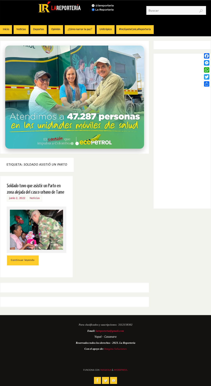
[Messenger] (206, 62)
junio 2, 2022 (17, 198)
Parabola (105, 370)
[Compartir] (206, 83)
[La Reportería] (97, 380)
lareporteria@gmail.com (110, 330)
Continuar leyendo (23, 260)
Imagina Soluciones (115, 348)
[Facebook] (206, 55)
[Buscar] (201, 11)
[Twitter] (206, 76)
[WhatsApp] (206, 69)
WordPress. (121, 370)
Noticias (35, 198)
